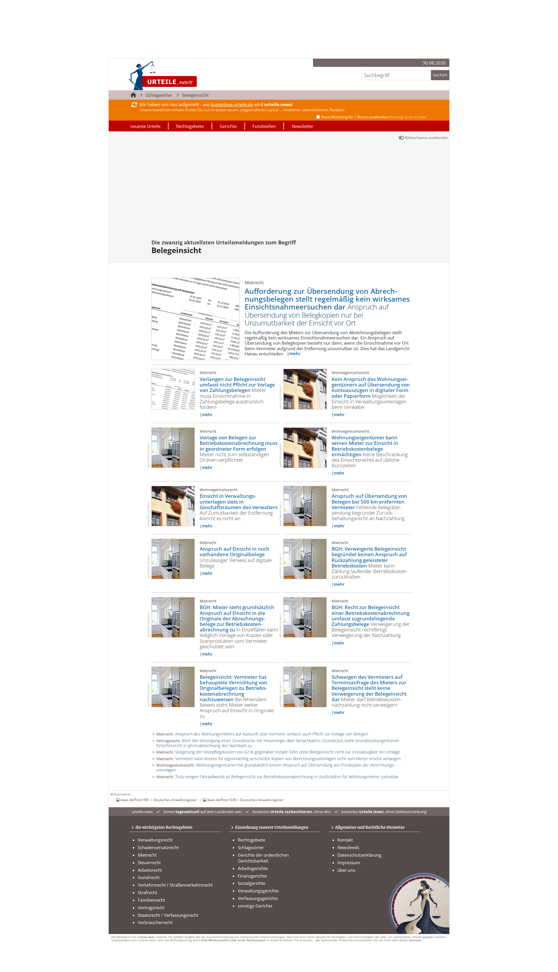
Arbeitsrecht (150, 870)
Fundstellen (264, 126)
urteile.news (146, 937)
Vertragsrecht (151, 907)
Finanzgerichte (252, 876)
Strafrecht (147, 892)
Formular (415, 940)
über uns (346, 870)
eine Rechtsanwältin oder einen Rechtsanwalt (233, 940)
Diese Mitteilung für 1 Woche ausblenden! (374, 117)
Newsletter (302, 126)
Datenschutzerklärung (359, 855)
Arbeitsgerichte (253, 868)
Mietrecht (147, 855)
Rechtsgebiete (190, 126)
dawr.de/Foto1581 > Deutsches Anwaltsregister (158, 799)
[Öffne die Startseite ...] (183, 75)
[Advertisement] (279, 192)
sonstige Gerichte (255, 906)
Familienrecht (151, 900)
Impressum (348, 862)
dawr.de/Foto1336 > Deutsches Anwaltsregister (245, 799)
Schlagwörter (159, 95)
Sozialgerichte (251, 883)
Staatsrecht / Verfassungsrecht (168, 915)
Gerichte (228, 126)
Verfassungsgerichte (258, 898)
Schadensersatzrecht (158, 847)
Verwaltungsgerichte (258, 891)
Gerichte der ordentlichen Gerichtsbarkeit (263, 858)
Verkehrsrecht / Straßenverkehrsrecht (175, 885)
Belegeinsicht (195, 95)
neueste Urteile (145, 126)
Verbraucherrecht (155, 922)
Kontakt (345, 840)
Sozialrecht (149, 877)
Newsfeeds (348, 847)
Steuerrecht (149, 862)
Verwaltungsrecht (155, 840)
